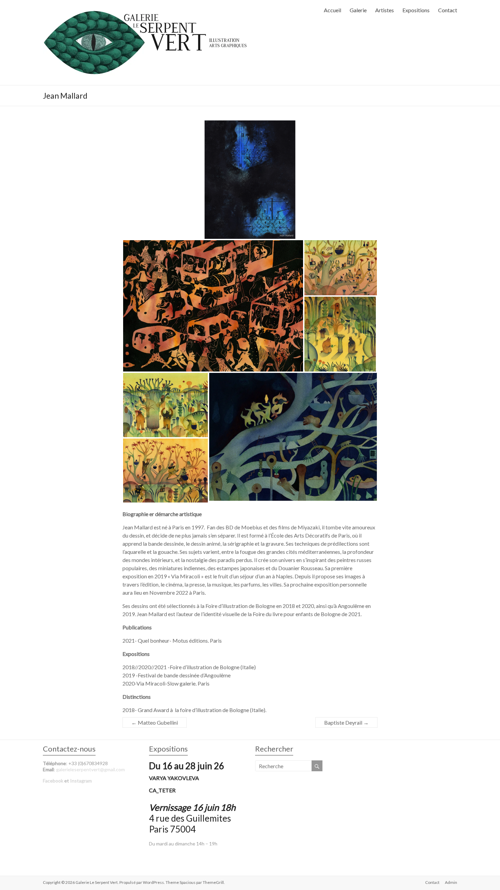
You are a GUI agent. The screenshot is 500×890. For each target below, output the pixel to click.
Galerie (358, 10)
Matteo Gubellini (154, 722)
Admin (451, 882)
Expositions (416, 10)
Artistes (384, 10)
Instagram (81, 781)
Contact (447, 10)
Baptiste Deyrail (346, 722)
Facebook (53, 781)
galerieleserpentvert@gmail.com (90, 769)
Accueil (332, 10)
